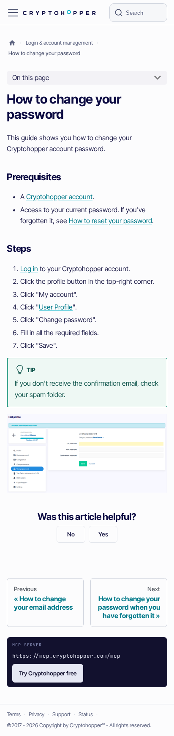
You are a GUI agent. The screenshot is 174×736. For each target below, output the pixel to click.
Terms (14, 714)
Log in (29, 268)
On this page (30, 77)
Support (61, 714)
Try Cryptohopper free (47, 673)
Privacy (36, 714)
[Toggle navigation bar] (13, 12)
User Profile (56, 307)
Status (86, 714)
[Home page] (12, 43)
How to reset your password (110, 220)
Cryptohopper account (59, 196)
